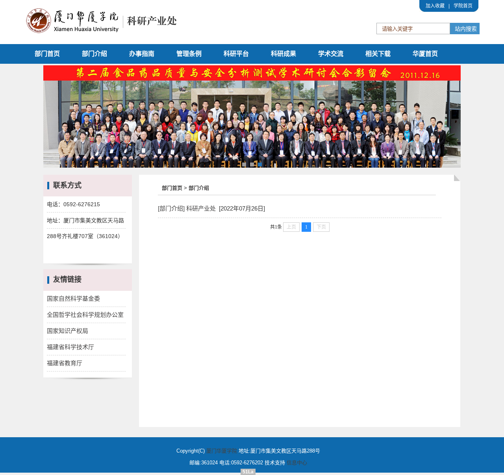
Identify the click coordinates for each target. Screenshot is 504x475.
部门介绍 (94, 53)
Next (450, 117)
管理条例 (189, 53)
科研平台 (236, 53)
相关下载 (378, 53)
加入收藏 (435, 6)
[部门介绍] (171, 208)
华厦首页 (425, 53)
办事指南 (141, 53)
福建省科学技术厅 (70, 347)
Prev (53, 117)
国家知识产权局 (67, 330)
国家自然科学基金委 (73, 298)
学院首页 (463, 6)
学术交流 (330, 53)
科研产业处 (201, 208)
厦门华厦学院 (221, 451)
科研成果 (283, 53)
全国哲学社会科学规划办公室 (85, 314)
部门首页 (47, 53)
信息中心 (297, 463)
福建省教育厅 (64, 363)
